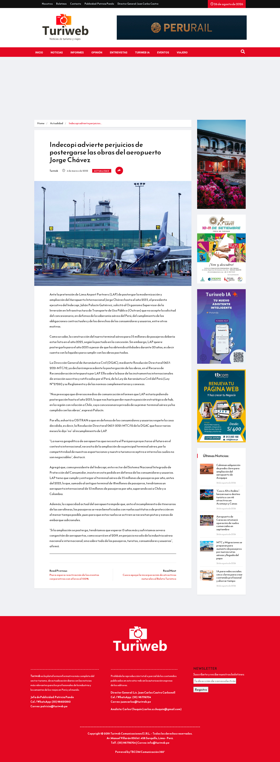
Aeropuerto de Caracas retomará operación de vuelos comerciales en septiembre (227, 523)
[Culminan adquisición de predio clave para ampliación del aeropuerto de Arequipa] (206, 469)
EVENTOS (163, 53)
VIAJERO (182, 53)
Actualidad (56, 123)
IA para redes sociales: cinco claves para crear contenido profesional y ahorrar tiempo (229, 576)
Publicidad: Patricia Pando (99, 4)
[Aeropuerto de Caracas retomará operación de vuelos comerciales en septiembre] (206, 520)
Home (40, 123)
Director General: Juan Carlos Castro (138, 4)
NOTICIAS (57, 53)
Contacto (75, 4)
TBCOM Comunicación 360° (147, 752)
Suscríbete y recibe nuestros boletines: (219, 674)
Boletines (61, 4)
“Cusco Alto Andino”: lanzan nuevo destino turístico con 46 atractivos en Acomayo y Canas (228, 497)
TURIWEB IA (142, 53)
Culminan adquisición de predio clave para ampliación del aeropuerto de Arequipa (228, 471)
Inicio (39, 53)
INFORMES (77, 53)
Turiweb (54, 171)
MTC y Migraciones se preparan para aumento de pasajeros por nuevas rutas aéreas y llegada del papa (229, 550)
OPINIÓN (96, 53)
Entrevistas (118, 53)
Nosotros (47, 4)
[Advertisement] (140, 91)
